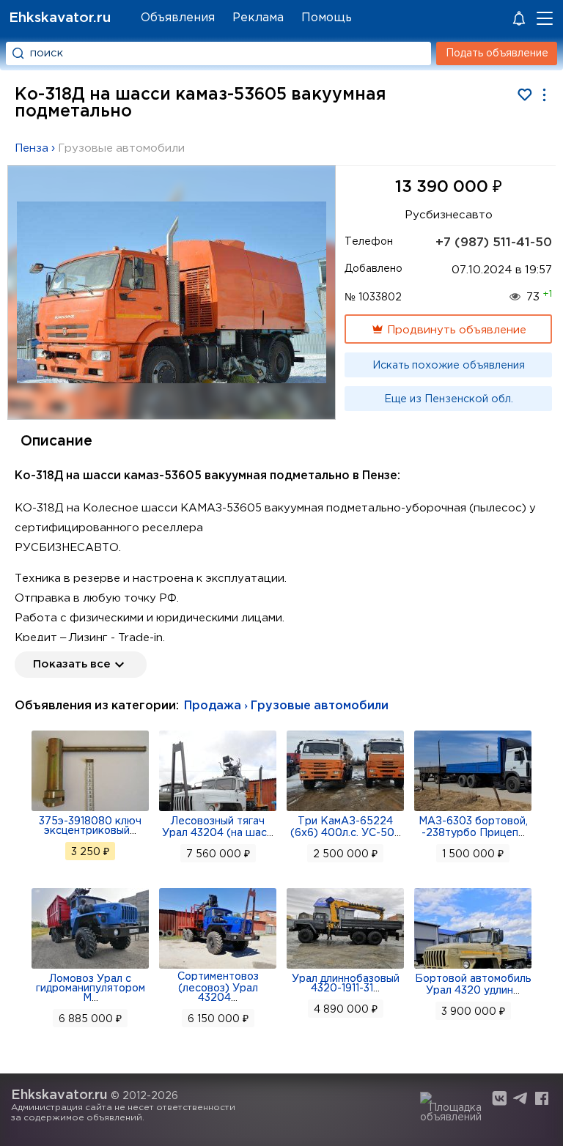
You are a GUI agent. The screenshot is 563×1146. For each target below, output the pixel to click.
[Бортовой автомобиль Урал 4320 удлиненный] (472, 967)
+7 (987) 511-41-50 (493, 242)
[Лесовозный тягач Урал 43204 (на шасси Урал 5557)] (217, 809)
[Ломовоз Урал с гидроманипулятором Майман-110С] (90, 967)
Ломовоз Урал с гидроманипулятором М (90, 988)
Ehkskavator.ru (60, 18)
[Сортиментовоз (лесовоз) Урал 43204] (217, 967)
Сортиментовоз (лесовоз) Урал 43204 (218, 987)
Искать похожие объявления (448, 365)
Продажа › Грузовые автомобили (286, 705)
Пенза (31, 148)
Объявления (178, 17)
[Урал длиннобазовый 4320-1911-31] (345, 967)
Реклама (258, 17)
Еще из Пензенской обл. (448, 399)
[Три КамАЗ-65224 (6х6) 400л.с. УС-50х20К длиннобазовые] (345, 809)
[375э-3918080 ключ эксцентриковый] (90, 809)
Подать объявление (497, 53)
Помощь (326, 17)
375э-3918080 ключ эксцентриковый (90, 826)
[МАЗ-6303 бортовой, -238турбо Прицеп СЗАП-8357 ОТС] (472, 809)
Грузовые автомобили (121, 148)
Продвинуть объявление (455, 330)
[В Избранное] (524, 94)
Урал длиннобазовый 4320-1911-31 (346, 984)
